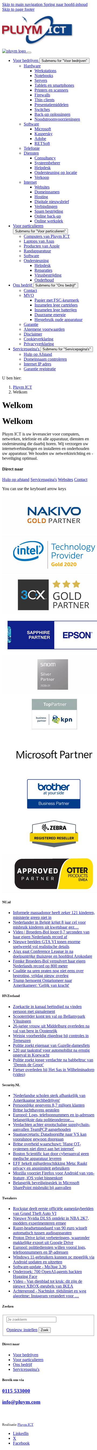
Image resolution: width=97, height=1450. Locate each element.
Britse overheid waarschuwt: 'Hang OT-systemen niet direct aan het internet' (47, 1146)
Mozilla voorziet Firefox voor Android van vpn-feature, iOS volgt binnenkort (53, 1175)
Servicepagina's (43, 479)
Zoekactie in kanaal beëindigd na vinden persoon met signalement (47, 1009)
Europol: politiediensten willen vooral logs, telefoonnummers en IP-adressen (49, 1249)
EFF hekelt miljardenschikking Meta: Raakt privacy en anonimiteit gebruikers (50, 1165)
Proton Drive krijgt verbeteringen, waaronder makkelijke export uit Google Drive (51, 1240)
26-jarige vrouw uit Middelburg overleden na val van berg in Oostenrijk (51, 1028)
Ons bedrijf (22, 1364)
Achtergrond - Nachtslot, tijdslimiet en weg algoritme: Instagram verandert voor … (49, 1293)
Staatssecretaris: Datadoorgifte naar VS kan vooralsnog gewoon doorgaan (49, 1136)
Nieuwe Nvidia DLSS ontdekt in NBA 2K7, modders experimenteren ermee (51, 1220)
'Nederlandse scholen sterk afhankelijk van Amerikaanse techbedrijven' (49, 1098)
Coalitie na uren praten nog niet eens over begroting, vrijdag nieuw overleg (48, 973)
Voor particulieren (28, 1359)
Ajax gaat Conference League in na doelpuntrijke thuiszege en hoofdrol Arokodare (52, 953)
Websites (65, 479)
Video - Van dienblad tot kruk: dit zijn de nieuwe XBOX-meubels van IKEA (47, 1283)
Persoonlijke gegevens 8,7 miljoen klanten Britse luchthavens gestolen (49, 1107)
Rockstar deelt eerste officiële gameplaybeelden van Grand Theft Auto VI (53, 1211)
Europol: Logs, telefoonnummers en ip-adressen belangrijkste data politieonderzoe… (53, 1117)
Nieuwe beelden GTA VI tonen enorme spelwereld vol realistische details (46, 944)
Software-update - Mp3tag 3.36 (39, 1266)
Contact (80, 479)
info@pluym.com (21, 1402)
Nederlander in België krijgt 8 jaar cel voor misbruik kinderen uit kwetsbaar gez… (49, 924)
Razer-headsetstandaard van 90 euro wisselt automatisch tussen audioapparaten (50, 1230)
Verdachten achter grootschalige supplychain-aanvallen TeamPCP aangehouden (51, 1127)
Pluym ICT (25, 1425)
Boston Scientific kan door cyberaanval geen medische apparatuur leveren (51, 1156)
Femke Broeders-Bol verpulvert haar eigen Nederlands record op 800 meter (49, 963)
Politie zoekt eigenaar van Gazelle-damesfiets (51, 1045)
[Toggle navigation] (29, 52)
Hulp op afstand (15, 479)
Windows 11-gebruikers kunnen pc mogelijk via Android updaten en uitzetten (53, 1259)
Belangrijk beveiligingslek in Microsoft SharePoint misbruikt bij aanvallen (46, 1185)
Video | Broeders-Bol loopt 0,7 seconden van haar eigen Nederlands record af (51, 934)
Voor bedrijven (25, 1355)
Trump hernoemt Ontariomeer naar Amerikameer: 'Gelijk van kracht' (42, 983)
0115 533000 (16, 1391)
